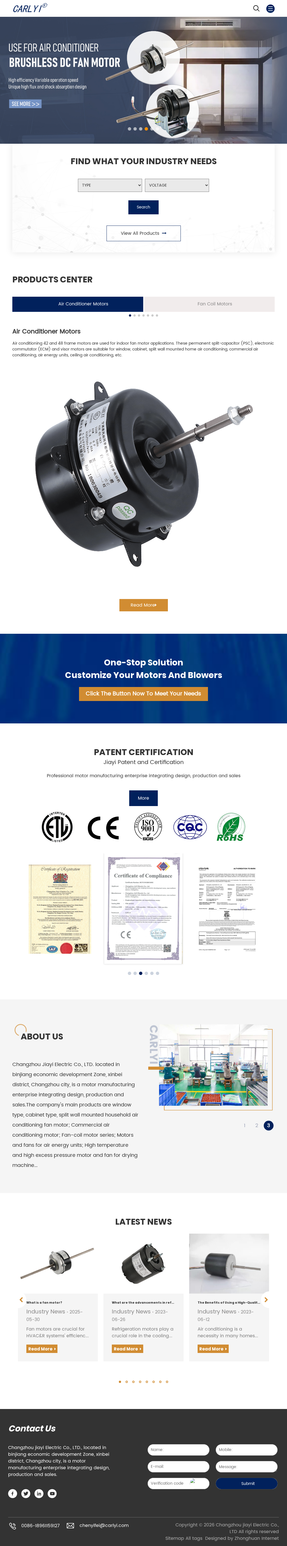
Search (143, 207)
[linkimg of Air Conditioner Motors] (143, 476)
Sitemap (174, 1538)
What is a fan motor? (44, 1303)
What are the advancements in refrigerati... (143, 1303)
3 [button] (268, 1126)
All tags (194, 1538)
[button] (129, 129)
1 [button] (245, 1126)
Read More (143, 605)
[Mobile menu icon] (270, 8)
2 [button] (256, 1126)
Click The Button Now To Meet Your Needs (143, 693)
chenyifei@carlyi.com (104, 1525)
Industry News (45, 1312)
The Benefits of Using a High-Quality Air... (229, 1303)
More (143, 798)
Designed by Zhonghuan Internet (242, 1538)
